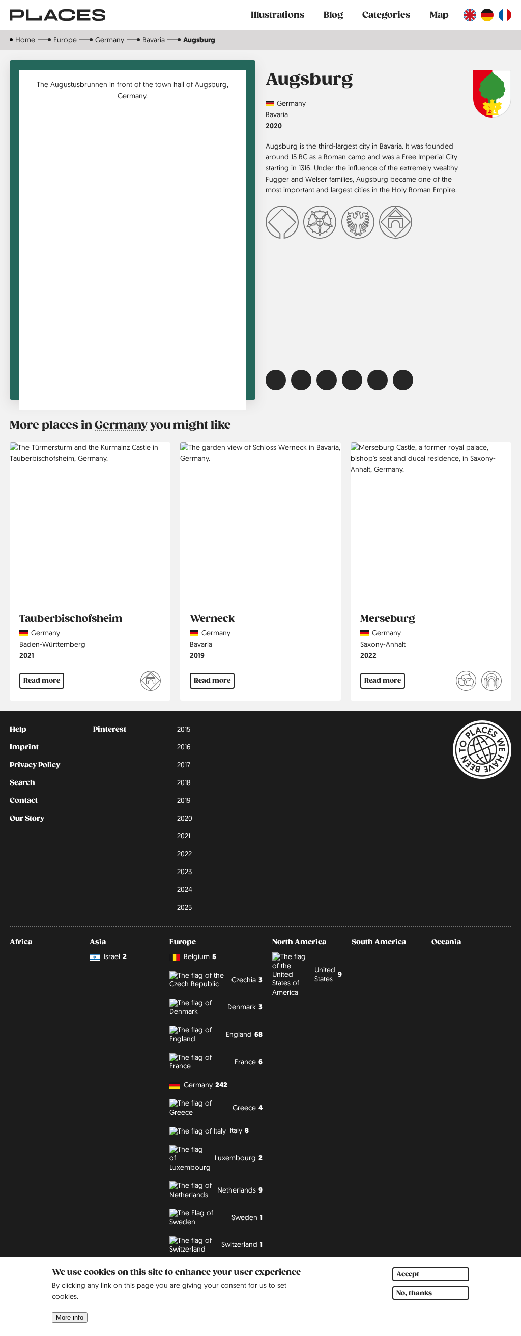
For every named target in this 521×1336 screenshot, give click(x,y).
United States (328, 974)
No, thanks (414, 1293)
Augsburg (199, 40)
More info (69, 1317)
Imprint (24, 746)
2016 (184, 746)
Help (18, 729)
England (244, 1034)
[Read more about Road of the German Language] (466, 682)
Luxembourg (239, 1158)
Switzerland (242, 1244)
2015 (183, 729)
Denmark (245, 1007)
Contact (24, 800)
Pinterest (109, 729)
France (249, 1062)
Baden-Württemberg (52, 644)
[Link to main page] (57, 15)
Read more (41, 680)
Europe (65, 39)
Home (25, 39)
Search (22, 782)
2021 (26, 655)
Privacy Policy (35, 764)
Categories (386, 14)
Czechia (247, 980)
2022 (368, 655)
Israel (115, 956)
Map (439, 14)
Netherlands (240, 1190)
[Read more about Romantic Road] (395, 224)
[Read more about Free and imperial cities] (357, 224)
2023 (184, 871)
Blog (333, 14)
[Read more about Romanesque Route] (491, 682)
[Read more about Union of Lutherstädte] (319, 224)
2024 (184, 889)
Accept (407, 1274)
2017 (183, 764)
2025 (184, 907)
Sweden (247, 1217)
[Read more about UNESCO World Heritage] (282, 224)
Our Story (27, 818)
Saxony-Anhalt (383, 644)
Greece (248, 1107)
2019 (197, 655)
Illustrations (277, 14)
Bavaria (153, 39)
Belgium (200, 956)
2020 (274, 125)
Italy (239, 1130)
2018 (184, 782)
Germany (109, 39)
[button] (276, 380)
